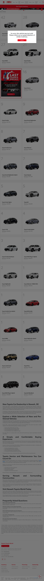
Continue (22, 40)
